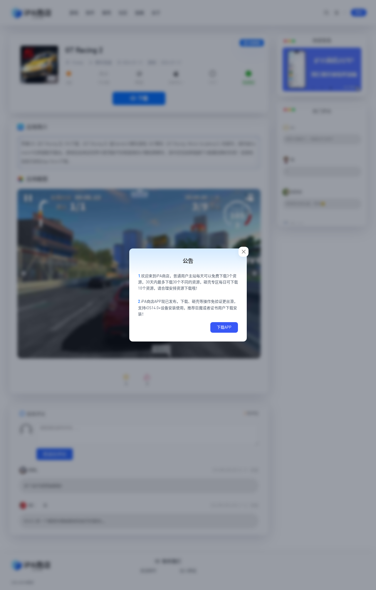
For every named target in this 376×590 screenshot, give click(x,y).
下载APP (224, 327)
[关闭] (244, 252)
